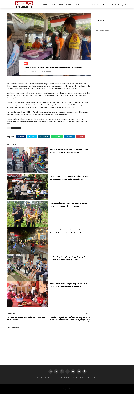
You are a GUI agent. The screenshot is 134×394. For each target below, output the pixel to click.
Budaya (69, 5)
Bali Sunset (49, 378)
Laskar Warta (93, 378)
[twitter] (97, 4)
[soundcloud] (118, 4)
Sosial (61, 5)
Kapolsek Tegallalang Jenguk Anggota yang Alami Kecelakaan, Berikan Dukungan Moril (69, 258)
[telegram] (103, 4)
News (77, 5)
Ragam (52, 5)
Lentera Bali (39, 378)
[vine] (112, 4)
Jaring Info (59, 378)
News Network (81, 378)
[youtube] (115, 4)
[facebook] (92, 4)
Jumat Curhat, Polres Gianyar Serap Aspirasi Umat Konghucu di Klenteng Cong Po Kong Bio (68, 285)
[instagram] (94, 4)
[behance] (109, 4)
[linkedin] (106, 4)
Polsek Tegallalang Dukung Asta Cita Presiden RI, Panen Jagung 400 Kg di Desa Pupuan (68, 204)
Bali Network (69, 378)
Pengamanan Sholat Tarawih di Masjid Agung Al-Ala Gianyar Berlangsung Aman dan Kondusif (69, 231)
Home (45, 5)
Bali (25, 63)
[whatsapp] (100, 4)
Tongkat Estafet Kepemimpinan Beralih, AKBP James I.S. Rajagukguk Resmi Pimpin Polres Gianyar (70, 177)
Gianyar (18, 128)
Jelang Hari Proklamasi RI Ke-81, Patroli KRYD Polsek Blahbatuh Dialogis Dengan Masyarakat (69, 150)
